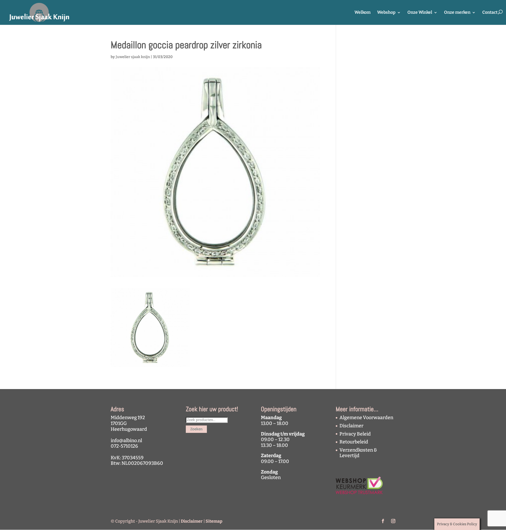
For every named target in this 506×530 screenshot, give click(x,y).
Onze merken (457, 13)
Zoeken (196, 429)
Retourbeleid (353, 442)
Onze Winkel (419, 13)
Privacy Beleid (355, 434)
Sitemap (214, 521)
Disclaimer (351, 426)
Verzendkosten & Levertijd (358, 453)
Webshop (386, 13)
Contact (490, 13)
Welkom (362, 13)
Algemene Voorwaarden (366, 417)
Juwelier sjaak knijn (133, 57)
